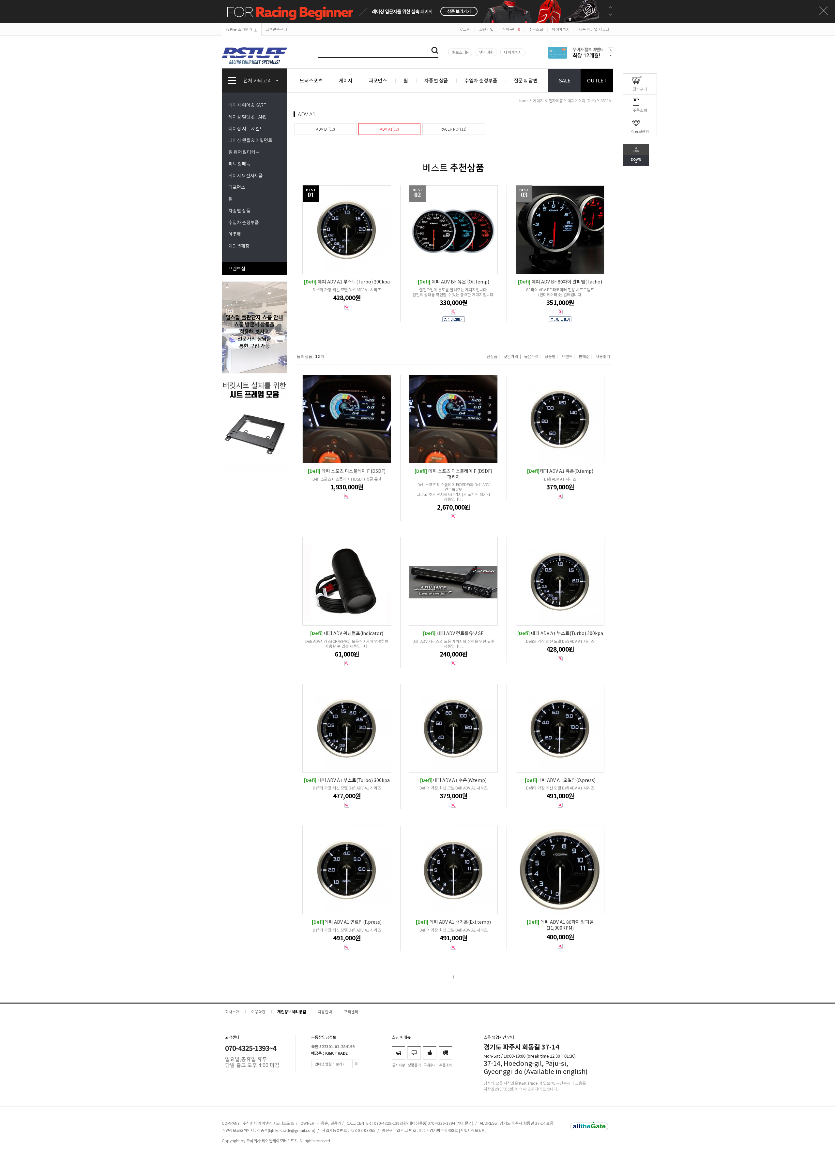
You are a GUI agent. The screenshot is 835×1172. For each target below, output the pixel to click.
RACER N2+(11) (453, 129)
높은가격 (531, 356)
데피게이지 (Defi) (582, 100)
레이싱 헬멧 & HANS (247, 116)
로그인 (465, 29)
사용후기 (603, 356)
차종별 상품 (436, 80)
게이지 (346, 80)
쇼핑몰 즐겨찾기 (239, 29)
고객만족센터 (276, 29)
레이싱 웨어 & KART (247, 105)
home (523, 100)
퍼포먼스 (378, 80)
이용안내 (325, 1011)
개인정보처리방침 (291, 1011)
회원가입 (486, 29)
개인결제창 (239, 245)
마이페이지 (561, 29)
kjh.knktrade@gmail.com (291, 1130)
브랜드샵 (236, 268)
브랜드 (567, 356)
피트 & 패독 (239, 163)
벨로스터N (460, 52)
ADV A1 (606, 100)
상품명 (550, 356)
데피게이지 (513, 52)
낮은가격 (511, 356)
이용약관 (258, 1011)
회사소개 (232, 1011)
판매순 (584, 356)
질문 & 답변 (526, 80)
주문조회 (536, 29)
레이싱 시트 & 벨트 (246, 128)
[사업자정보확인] (473, 1130)
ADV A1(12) (389, 129)
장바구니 (511, 29)
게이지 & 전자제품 (245, 175)
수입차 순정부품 (480, 80)
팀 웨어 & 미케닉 (244, 152)
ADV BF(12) (325, 129)
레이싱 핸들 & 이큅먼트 (250, 140)
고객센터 (351, 1011)
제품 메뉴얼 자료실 (594, 29)
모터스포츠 (311, 80)
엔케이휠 (486, 52)
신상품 (492, 356)
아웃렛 (234, 234)
